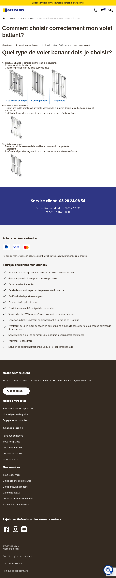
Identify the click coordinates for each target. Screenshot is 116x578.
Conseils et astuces (12, 453)
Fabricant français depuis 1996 (18, 408)
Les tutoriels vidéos (13, 447)
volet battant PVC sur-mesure (60, 45)
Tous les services (12, 474)
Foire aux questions (13, 435)
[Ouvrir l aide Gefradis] (108, 570)
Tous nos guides (11, 441)
